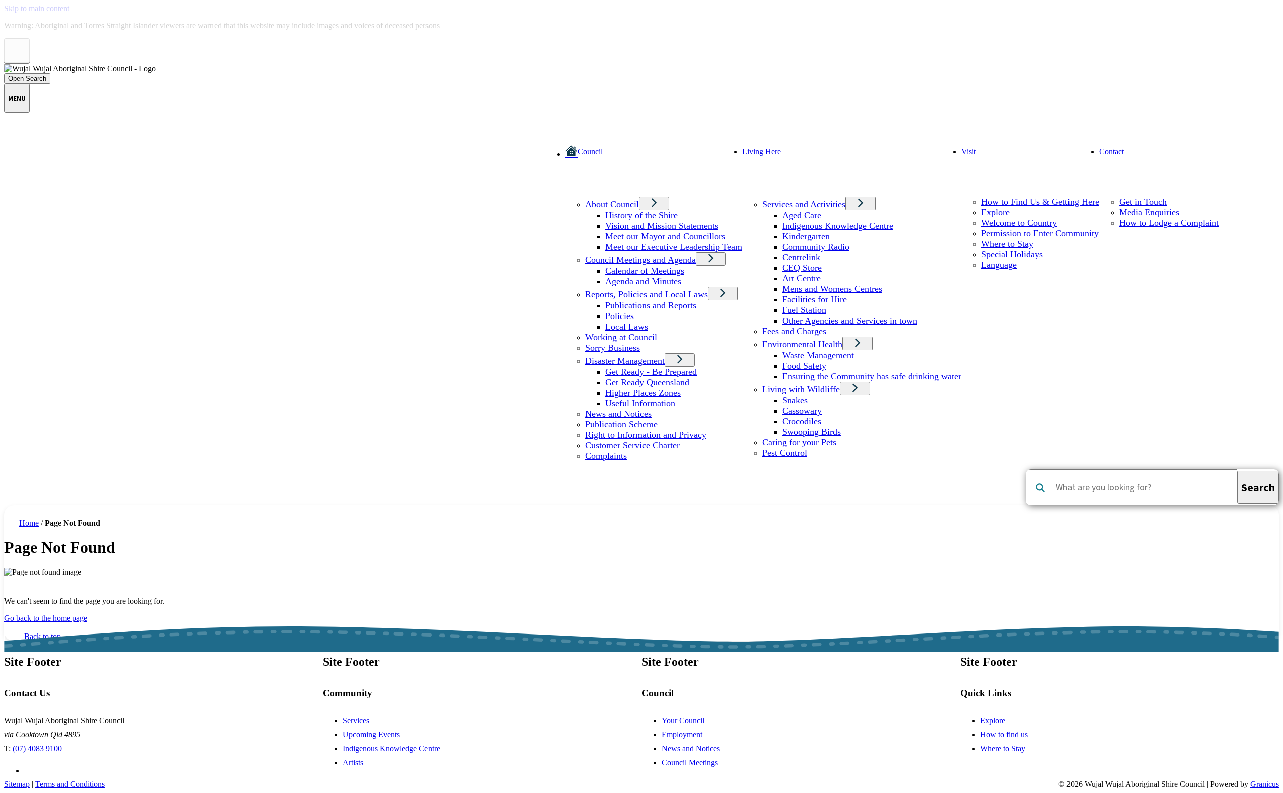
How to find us (1004, 734)
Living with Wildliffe (801, 389)
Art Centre (801, 278)
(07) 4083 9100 (37, 748)
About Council (612, 204)
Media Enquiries (1149, 212)
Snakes (795, 400)
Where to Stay (1007, 244)
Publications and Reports (650, 305)
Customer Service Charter (632, 445)
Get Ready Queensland (647, 382)
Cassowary (802, 411)
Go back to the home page (45, 618)
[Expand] (580, 190)
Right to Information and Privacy (645, 435)
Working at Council (621, 337)
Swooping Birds (811, 432)
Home (29, 523)
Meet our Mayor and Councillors (665, 236)
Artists (353, 762)
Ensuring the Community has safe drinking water (871, 376)
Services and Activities (803, 204)
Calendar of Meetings (644, 271)
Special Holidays (1012, 254)
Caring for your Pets (799, 442)
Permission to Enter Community (1040, 233)
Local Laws (626, 327)
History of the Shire (641, 215)
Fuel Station (804, 310)
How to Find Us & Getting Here (1040, 202)
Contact (1111, 151)
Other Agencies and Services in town (849, 320)
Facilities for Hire (814, 299)
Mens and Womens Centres (832, 289)
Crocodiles (801, 421)
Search (1040, 487)
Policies (619, 316)
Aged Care (801, 215)
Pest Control (784, 453)
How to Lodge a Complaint (1169, 223)
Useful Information (640, 403)
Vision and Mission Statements (661, 226)
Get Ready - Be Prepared (651, 372)
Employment (682, 734)
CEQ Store (802, 268)
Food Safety (804, 366)
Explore (995, 212)
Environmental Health (802, 344)
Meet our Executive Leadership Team (673, 247)
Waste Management (818, 355)
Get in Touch (1143, 202)
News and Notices (618, 414)
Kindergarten (806, 236)
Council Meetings (690, 762)
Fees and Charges (794, 331)
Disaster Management (625, 361)
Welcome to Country (1019, 223)
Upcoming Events (371, 734)
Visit (968, 151)
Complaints (606, 456)
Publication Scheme (621, 424)
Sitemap (17, 784)
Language (999, 265)
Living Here (761, 151)
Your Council (683, 720)
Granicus (1264, 784)
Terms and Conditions (70, 784)
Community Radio (815, 247)
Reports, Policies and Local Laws (646, 294)
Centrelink (801, 257)
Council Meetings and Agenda (640, 260)
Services (356, 720)
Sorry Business (612, 348)
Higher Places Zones (643, 393)
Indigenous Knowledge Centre (837, 226)
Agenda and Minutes (643, 281)
